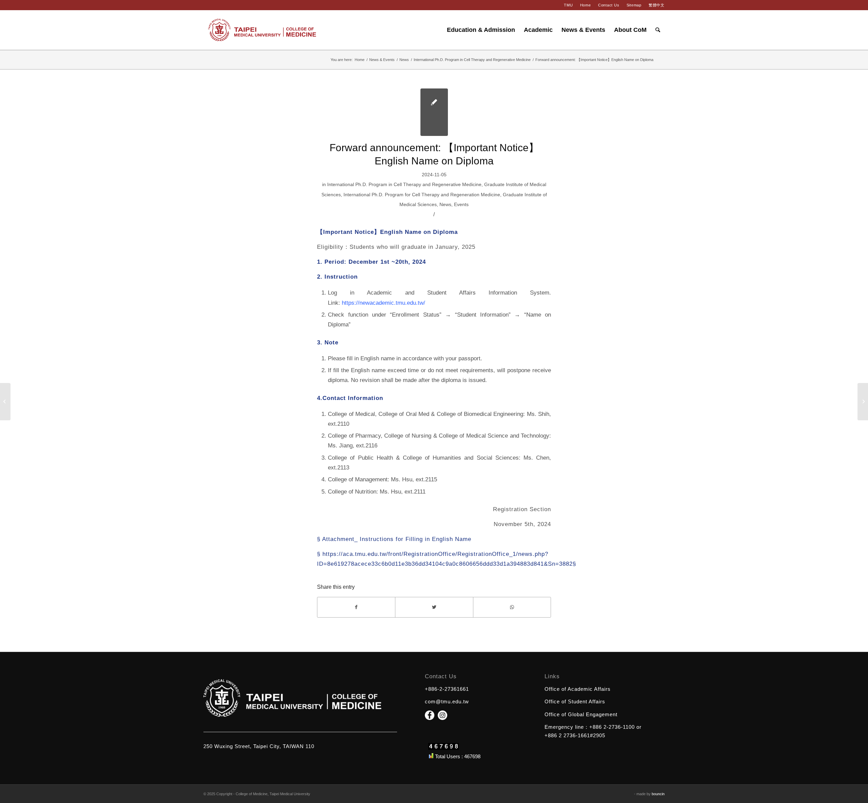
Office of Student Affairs (575, 701)
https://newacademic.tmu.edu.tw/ (383, 302)
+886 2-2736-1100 (612, 727)
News (404, 60)
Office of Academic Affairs (578, 689)
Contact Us (608, 5)
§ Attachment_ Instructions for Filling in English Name (394, 539)
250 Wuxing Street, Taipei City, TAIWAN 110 (258, 746)
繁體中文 (657, 5)
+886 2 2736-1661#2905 (575, 735)
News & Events (382, 60)
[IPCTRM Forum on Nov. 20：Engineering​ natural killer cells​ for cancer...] (5, 401)
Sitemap (634, 5)
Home (585, 5)
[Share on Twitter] (434, 607)
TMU (568, 5)
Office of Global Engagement (581, 714)
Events (461, 204)
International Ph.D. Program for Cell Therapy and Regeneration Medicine (421, 194)
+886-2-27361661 (447, 689)
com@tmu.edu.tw (447, 701)
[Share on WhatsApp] (512, 607)
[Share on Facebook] (356, 607)
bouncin (658, 794)
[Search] (658, 30)
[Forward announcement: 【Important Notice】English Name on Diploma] (434, 112)
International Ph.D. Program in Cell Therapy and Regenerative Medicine (472, 60)
